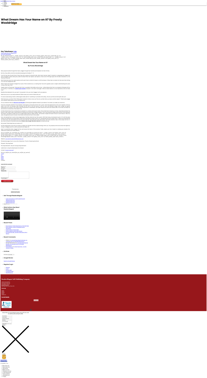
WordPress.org (9, 272)
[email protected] (5, 285)
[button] (3, 361)
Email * (3, 169)
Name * (3, 167)
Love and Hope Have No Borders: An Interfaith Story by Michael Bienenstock (16, 241)
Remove (3, 325)
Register (8, 267)
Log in (7, 268)
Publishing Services (10, 201)
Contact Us (6, 6)
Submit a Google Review (9, 261)
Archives (6, 254)
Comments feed (9, 271)
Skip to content (3, 360)
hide (15, 51)
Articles (5, 3)
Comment (4, 178)
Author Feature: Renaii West (12, 229)
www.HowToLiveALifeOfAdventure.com (14, 138)
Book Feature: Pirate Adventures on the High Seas (17, 226)
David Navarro (9, 246)
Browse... (4, 353)
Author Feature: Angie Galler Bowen (14, 231)
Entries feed (9, 270)
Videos (5, 2)
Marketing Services (10, 202)
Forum (5, 4)
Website (3, 171)
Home (5, 0)
